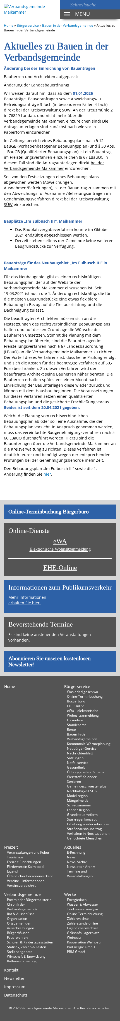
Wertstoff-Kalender (82, 776)
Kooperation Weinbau (83, 942)
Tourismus (15, 857)
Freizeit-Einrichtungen (24, 861)
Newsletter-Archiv (81, 866)
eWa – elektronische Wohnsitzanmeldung (83, 712)
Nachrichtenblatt (80, 753)
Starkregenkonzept (82, 819)
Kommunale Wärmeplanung (89, 743)
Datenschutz (16, 995)
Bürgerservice (28, 25)
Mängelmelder (78, 800)
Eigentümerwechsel (82, 928)
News (71, 857)
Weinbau (74, 937)
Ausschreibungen (20, 928)
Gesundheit (76, 767)
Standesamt (76, 724)
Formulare (75, 720)
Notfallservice (77, 762)
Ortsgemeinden (19, 923)
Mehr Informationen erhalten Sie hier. (27, 600)
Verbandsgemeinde (22, 894)
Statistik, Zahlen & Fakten (26, 947)
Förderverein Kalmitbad (25, 866)
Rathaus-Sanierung (22, 961)
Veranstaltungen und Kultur (28, 852)
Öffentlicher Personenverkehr (30, 876)
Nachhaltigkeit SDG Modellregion (82, 793)
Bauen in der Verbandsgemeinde (67, 25)
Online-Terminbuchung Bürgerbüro (48, 512)
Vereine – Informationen (25, 880)
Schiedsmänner (79, 805)
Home (8, 25)
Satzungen (75, 758)
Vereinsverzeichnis (21, 885)
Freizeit (11, 847)
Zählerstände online (82, 923)
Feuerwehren (17, 937)
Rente (71, 729)
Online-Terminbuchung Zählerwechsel (85, 916)
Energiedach (77, 899)
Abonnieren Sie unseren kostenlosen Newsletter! (49, 661)
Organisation (17, 918)
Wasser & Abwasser (82, 904)
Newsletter (14, 978)
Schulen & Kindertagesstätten (30, 942)
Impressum (14, 986)
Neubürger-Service (82, 748)
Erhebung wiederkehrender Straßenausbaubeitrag (88, 826)
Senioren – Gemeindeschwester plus (86, 783)
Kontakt (11, 970)
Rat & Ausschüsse (21, 913)
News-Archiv (77, 861)
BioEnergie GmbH (81, 947)
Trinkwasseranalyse (82, 909)
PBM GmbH (76, 951)
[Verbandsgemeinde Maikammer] (30, 9)
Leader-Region (78, 810)
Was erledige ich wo (82, 691)
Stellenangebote (19, 951)
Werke (70, 894)
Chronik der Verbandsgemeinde (22, 906)
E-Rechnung (76, 852)
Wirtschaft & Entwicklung (26, 956)
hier (47, 474)
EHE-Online (60, 568)
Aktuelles (72, 847)
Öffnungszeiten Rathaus (85, 772)
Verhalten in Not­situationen (88, 833)
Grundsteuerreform (82, 814)
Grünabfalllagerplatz (83, 932)
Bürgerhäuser (18, 932)
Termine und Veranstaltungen (80, 873)
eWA (60, 545)
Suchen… (65, 4)
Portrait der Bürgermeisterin (29, 899)
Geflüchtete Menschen (84, 838)
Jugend (12, 871)
